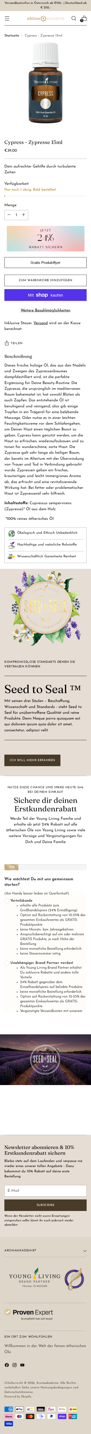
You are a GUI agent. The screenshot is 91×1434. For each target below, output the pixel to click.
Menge (10, 205)
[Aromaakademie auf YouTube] (23, 1366)
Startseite (11, 35)
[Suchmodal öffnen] (74, 18)
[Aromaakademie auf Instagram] (15, 1366)
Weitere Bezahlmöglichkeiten (45, 310)
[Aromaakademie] (45, 18)
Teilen (17, 343)
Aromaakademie (47, 1383)
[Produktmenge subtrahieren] (23, 215)
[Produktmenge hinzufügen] (9, 215)
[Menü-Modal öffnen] (7, 18)
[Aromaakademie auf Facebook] (7, 1366)
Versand (40, 323)
